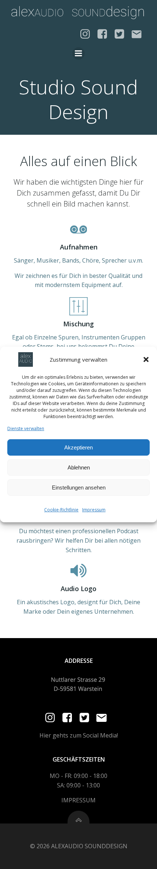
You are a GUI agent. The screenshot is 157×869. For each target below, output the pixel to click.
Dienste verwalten (25, 428)
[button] (146, 359)
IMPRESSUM (78, 800)
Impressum (94, 510)
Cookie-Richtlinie (61, 510)
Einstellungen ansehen (79, 487)
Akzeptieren (78, 447)
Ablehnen (79, 467)
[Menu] (78, 53)
